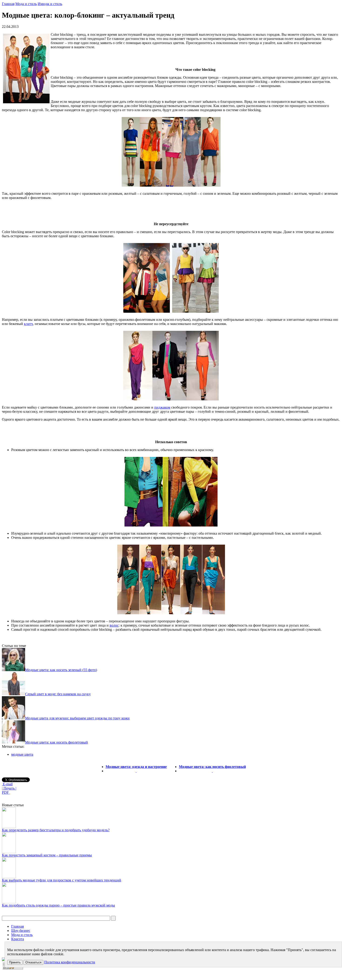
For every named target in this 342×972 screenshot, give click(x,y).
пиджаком (162, 407)
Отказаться (33, 962)
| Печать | (9, 788)
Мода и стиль (26, 4)
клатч (28, 324)
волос (114, 625)
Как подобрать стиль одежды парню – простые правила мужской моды (58, 905)
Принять (15, 962)
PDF (6, 792)
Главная (8, 4)
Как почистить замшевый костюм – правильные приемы (47, 855)
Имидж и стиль (50, 4)
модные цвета (22, 754)
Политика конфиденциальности (69, 962)
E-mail (7, 784)
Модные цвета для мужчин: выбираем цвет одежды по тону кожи (77, 718)
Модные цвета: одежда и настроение (136, 767)
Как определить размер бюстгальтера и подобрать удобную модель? (56, 830)
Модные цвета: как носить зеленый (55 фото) (61, 670)
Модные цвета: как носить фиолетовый (56, 742)
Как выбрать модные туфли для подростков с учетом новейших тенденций (61, 880)
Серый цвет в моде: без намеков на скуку (58, 694)
